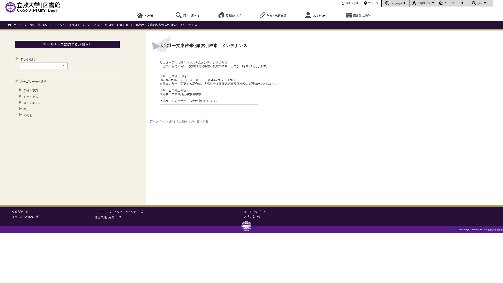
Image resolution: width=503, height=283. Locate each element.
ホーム (18, 25)
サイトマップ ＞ (255, 211)
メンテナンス (32, 103)
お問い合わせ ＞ (255, 216)
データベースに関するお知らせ (108, 25)
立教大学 (17, 211)
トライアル (30, 96)
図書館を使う (234, 15)
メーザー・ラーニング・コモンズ (115, 212)
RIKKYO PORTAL (23, 216)
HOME (149, 15)
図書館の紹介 (361, 15)
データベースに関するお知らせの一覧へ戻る (179, 121)
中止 (26, 109)
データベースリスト (67, 25)
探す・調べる (38, 25)
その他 (27, 115)
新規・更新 (30, 90)
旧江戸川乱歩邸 (104, 217)
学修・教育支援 (276, 15)
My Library (319, 15)
